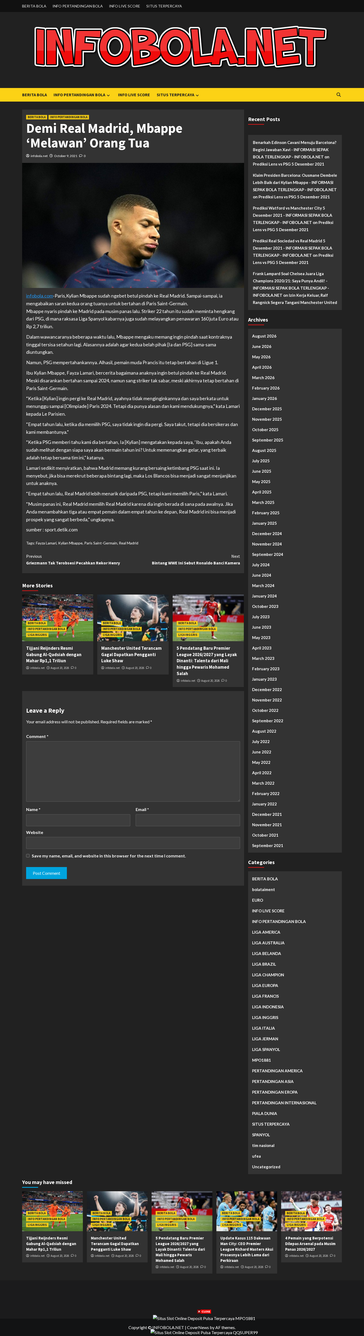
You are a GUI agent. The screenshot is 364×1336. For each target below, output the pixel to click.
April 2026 (262, 367)
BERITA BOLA (34, 6)
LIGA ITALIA (263, 1028)
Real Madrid (128, 543)
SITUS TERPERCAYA (164, 6)
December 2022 (267, 689)
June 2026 (261, 346)
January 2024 (264, 595)
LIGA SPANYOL (266, 1049)
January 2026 (264, 398)
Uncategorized (266, 1166)
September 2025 (267, 440)
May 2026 (261, 356)
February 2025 (266, 512)
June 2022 (261, 751)
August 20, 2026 (60, 668)
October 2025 (265, 429)
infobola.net (39, 156)
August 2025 (264, 450)
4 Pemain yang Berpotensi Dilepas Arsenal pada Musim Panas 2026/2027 (310, 1243)
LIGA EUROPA (265, 985)
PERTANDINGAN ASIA (273, 1081)
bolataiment (263, 889)
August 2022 (264, 731)
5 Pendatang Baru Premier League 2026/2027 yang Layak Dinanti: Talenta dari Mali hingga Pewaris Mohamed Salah (207, 660)
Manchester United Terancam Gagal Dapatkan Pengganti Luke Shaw (131, 654)
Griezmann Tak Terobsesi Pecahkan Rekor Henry (73, 559)
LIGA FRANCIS (265, 996)
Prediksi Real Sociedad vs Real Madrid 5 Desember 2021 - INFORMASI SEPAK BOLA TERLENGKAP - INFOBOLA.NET (292, 248)
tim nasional (263, 1145)
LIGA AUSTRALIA (268, 942)
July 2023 (261, 616)
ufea (256, 1156)
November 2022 (267, 699)
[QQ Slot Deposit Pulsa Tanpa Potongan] (204, 1331)
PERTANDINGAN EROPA (275, 1092)
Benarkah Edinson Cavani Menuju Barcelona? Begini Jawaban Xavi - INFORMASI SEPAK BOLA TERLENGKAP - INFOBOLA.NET (294, 149)
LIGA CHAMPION (268, 974)
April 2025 (262, 492)
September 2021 (267, 845)
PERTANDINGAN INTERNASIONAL (284, 1102)
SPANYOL (261, 1134)
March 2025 (263, 502)
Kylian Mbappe (70, 543)
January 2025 (264, 523)
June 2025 (261, 471)
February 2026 (266, 388)
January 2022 (264, 803)
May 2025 (261, 481)
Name (33, 809)
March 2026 (263, 377)
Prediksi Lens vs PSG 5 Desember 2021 (288, 164)
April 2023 (262, 647)
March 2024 (263, 585)
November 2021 (267, 824)
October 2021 (265, 835)
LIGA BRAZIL (264, 964)
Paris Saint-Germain (100, 543)
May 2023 (261, 637)
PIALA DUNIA (264, 1113)
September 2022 (267, 720)
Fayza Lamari (46, 543)
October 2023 (265, 606)
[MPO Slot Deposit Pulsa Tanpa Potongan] (204, 1317)
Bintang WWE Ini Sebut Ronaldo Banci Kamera (196, 559)
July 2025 (261, 460)
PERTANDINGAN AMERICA (277, 1070)
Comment (37, 736)
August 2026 (264, 336)
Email (142, 809)
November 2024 (267, 543)
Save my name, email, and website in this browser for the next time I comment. (109, 855)
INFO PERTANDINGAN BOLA (77, 6)
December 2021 (267, 814)
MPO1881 (261, 1060)
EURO (257, 900)
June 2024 (261, 575)
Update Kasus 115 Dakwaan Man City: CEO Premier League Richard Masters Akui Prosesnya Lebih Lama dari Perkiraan (246, 1249)
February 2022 (266, 793)
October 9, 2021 (65, 156)
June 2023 (261, 627)
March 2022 (263, 783)
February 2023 (266, 668)
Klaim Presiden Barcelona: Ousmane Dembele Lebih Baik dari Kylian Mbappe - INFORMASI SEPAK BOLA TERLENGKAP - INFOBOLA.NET (295, 182)
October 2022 (265, 710)
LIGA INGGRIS (37, 635)
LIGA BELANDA (266, 953)
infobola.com (39, 296)
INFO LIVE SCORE (124, 6)
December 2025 (267, 408)
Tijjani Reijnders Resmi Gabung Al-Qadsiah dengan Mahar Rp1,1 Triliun (54, 654)
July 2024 (261, 564)
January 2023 (264, 679)
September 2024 (267, 554)
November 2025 (267, 419)
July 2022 (261, 741)
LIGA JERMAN (265, 1038)
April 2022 (262, 772)
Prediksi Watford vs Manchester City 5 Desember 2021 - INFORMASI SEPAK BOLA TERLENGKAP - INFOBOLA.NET (292, 215)
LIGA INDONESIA (268, 1006)
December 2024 (267, 533)
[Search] (338, 94)
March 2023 (263, 658)
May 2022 (261, 762)
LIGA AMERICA (266, 932)
